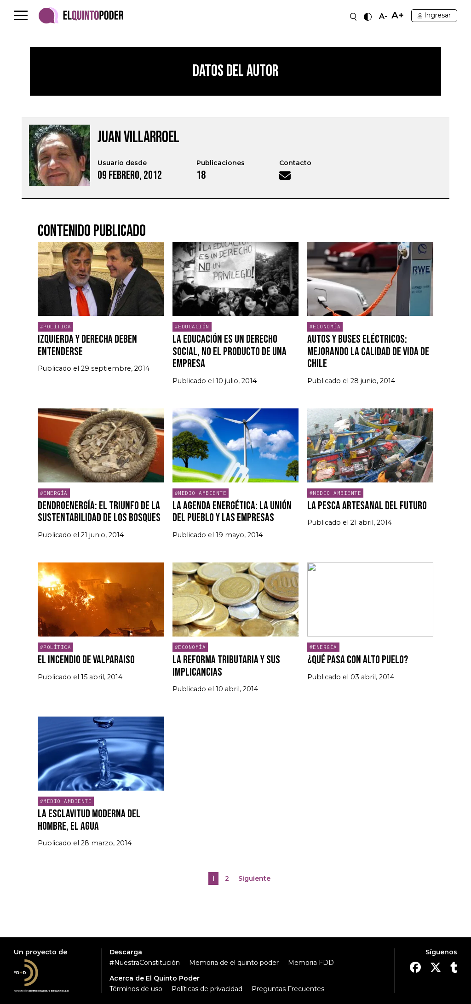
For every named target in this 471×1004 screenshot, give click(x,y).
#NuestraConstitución (144, 962)
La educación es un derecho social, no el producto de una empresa (229, 351)
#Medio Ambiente (201, 493)
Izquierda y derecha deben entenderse (87, 345)
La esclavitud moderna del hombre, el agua (89, 819)
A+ (397, 15)
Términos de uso (135, 989)
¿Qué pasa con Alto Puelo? (357, 659)
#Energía (54, 493)
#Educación (192, 326)
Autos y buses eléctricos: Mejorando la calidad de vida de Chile (368, 351)
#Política (55, 326)
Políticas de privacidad (207, 989)
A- (383, 16)
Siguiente (254, 878)
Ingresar (437, 15)
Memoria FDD (311, 962)
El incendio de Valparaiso (86, 659)
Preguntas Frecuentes (288, 989)
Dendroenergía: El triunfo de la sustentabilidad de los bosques (99, 511)
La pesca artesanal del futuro (367, 505)
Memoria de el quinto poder (234, 962)
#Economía (325, 326)
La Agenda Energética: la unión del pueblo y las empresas (232, 511)
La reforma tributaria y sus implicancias (226, 665)
